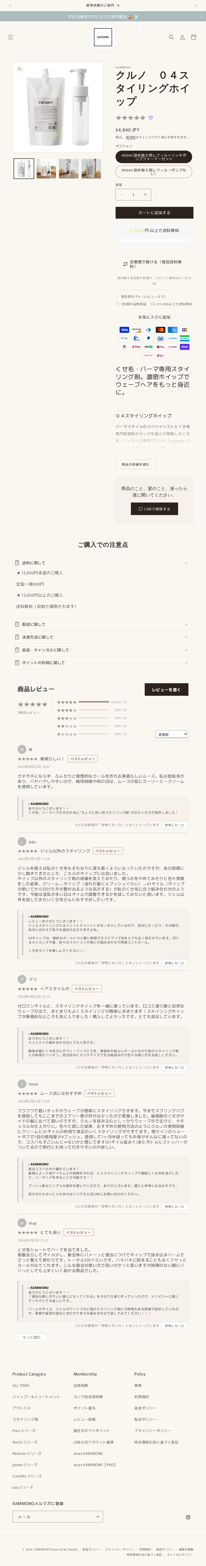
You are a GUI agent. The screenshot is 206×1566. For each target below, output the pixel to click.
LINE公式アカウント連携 (94, 1442)
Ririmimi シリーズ (27, 1453)
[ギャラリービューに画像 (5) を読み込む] (91, 169)
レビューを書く (166, 689)
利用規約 (141, 1396)
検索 (138, 1385)
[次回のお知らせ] (196, 5)
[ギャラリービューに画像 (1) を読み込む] (24, 169)
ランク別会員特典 (88, 1396)
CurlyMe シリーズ (27, 1475)
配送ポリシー (145, 1419)
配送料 (131, 137)
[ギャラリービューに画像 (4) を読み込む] (69, 169)
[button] (10, 37)
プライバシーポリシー (152, 1430)
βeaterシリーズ (25, 1464)
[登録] (97, 1517)
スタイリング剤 (25, 1419)
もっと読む (31, 1337)
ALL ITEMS (21, 1385)
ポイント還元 (85, 1407)
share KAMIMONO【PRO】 (95, 1464)
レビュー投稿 (85, 1419)
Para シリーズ (24, 1430)
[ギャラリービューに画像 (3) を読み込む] (46, 169)
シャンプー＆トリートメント (36, 1396)
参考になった (174, 825)
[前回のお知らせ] (9, 5)
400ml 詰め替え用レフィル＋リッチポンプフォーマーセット (154, 157)
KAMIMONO (42, 1549)
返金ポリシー (145, 1407)
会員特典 (81, 1385)
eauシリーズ (23, 1487)
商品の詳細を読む (135, 464)
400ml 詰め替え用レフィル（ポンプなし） (154, 171)
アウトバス (22, 1407)
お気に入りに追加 (154, 317)
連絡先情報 (186, 1549)
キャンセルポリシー (180, 1554)
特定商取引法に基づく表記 (156, 1442)
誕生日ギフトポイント (92, 1430)
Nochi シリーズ (25, 1442)
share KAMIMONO (88, 1453)
